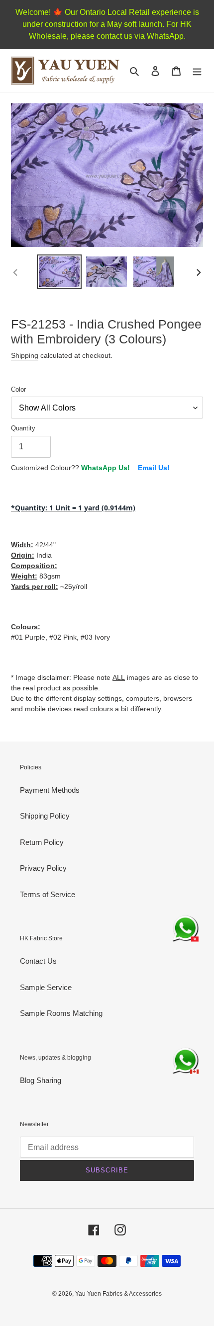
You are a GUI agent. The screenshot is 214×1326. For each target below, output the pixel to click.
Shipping (24, 355)
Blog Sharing (40, 1080)
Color (18, 389)
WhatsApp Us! (105, 468)
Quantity (23, 428)
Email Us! (154, 468)
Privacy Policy (43, 868)
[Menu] (197, 71)
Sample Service (46, 987)
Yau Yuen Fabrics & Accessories (118, 1293)
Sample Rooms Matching (61, 1013)
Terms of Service (47, 894)
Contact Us (38, 961)
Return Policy (42, 842)
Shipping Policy (45, 816)
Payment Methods (50, 790)
